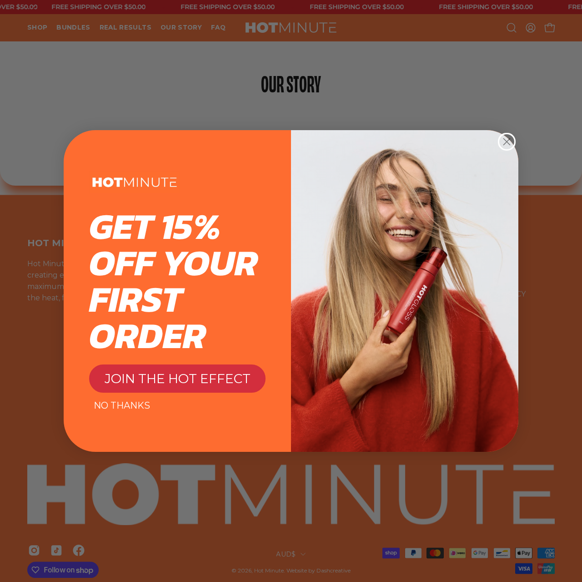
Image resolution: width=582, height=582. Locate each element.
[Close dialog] (507, 142)
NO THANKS (122, 405)
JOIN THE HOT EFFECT (178, 378)
